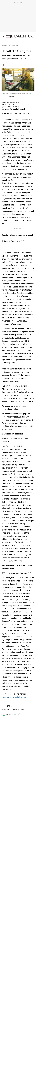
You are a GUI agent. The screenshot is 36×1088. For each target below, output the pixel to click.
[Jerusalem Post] (20, 36)
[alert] (17, 1064)
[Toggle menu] (4, 36)
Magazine (15, 45)
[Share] (3, 65)
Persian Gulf (5, 709)
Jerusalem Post (6, 45)
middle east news (18, 709)
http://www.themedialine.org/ (14, 697)
